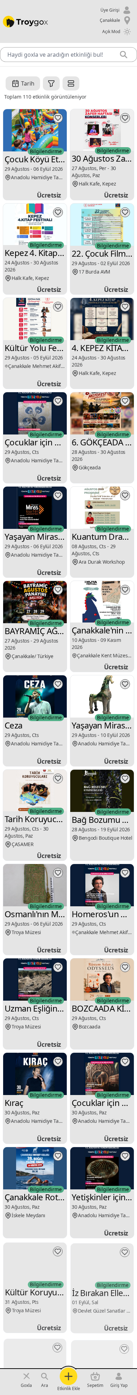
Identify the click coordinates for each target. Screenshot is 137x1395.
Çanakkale (110, 20)
